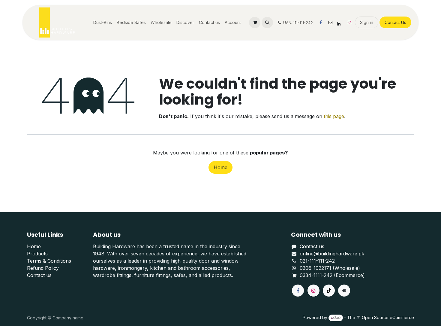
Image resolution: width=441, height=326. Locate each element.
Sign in (366, 22)
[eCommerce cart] (254, 22)
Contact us (39, 275)
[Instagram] (349, 22)
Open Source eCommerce (388, 317)
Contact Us (395, 22)
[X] (330, 22)
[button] (267, 22)
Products (37, 254)
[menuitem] (102, 22)
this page (334, 116)
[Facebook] (320, 22)
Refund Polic (41, 268)
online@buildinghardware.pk (332, 254)
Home (220, 167)
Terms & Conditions (49, 261)
